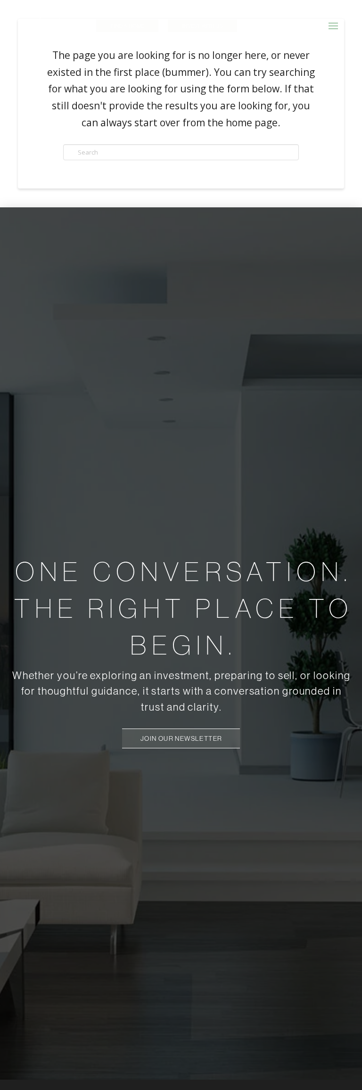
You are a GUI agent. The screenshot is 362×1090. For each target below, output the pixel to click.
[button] (333, 26)
